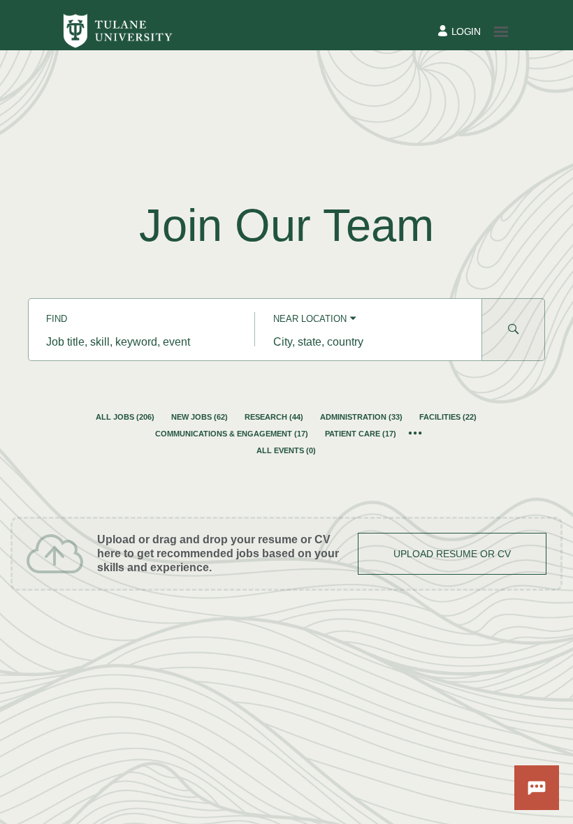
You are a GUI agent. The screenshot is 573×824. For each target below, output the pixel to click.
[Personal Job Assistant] (536, 787)
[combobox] (141, 342)
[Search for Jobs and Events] (513, 329)
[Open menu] (501, 32)
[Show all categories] (415, 433)
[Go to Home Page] (117, 31)
